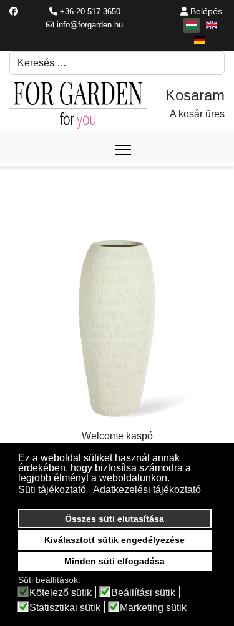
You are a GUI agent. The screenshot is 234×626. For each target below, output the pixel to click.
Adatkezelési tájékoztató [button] (147, 489)
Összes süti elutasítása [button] (114, 519)
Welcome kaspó (117, 436)
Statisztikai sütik (64, 608)
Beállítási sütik (143, 593)
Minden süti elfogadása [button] (114, 561)
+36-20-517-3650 (90, 11)
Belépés (205, 11)
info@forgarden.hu (90, 25)
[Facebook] (13, 11)
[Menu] (123, 150)
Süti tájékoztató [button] (52, 489)
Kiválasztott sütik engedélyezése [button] (114, 540)
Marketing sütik (153, 608)
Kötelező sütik (60, 593)
